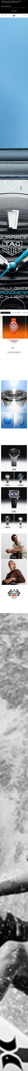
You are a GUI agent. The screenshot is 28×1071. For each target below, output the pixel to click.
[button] (22, 16)
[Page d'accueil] (14, 15)
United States (6, 6)
